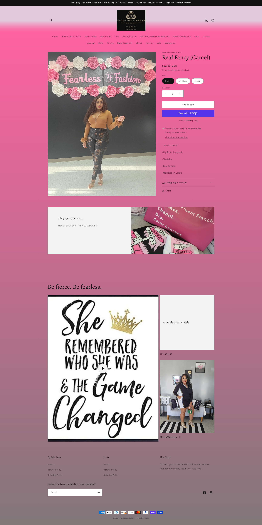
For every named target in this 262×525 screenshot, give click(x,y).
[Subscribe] (98, 492)
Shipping (166, 70)
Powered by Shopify (142, 518)
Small (168, 81)
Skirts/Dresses (168, 437)
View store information (176, 137)
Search (51, 464)
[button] (51, 20)
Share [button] (168, 190)
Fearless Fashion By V (126, 518)
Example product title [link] (176, 322)
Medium (183, 81)
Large (197, 81)
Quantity (166, 87)
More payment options (188, 120)
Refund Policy (54, 469)
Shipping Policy (55, 475)
